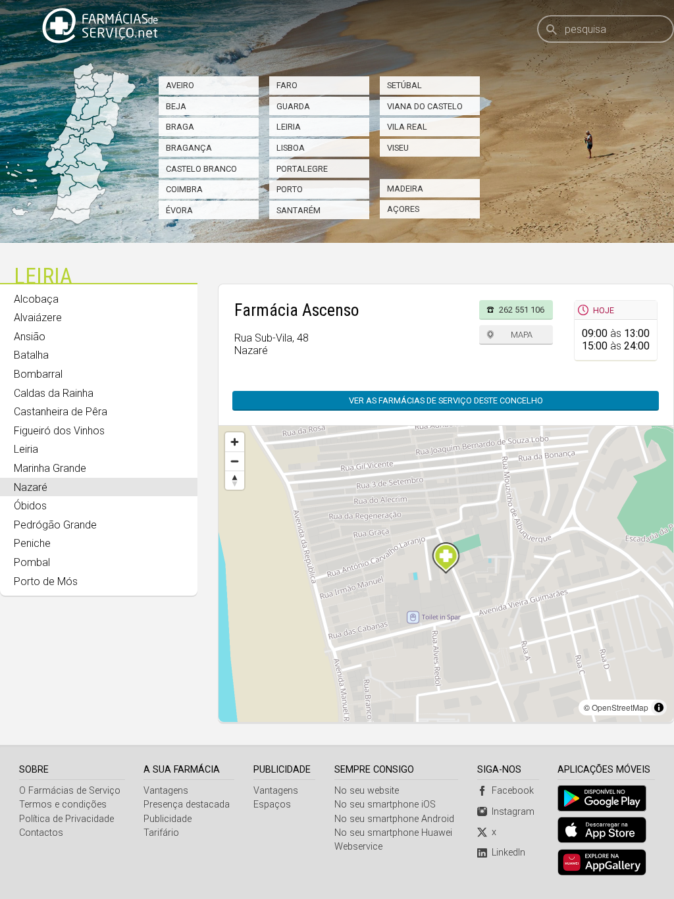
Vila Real (407, 127)
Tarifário (161, 832)
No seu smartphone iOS (385, 804)
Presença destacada (186, 804)
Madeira (405, 188)
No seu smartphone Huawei (393, 832)
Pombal (32, 562)
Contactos (41, 832)
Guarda (293, 106)
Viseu (398, 148)
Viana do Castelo (425, 106)
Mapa (521, 335)
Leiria (288, 127)
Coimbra (184, 189)
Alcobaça (36, 299)
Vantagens (165, 790)
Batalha (31, 355)
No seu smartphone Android (394, 819)
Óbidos (30, 506)
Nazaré (30, 487)
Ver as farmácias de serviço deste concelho (446, 400)
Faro (287, 85)
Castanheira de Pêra (60, 411)
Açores (403, 209)
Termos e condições (63, 804)
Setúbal (404, 85)
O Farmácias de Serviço (69, 790)
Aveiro (180, 85)
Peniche (32, 543)
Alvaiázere (38, 317)
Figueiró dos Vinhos (59, 430)
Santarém (298, 210)
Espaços (272, 804)
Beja (176, 106)
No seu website (366, 790)
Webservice (358, 846)
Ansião (29, 336)
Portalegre (302, 169)
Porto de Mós (46, 581)
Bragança (189, 148)
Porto (289, 189)
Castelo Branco (201, 169)
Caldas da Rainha (53, 393)
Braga (180, 127)
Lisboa (290, 148)
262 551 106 (521, 310)
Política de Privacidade (66, 819)
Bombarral (38, 374)
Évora (179, 210)
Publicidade (167, 819)
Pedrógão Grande (55, 525)
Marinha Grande (50, 468)
